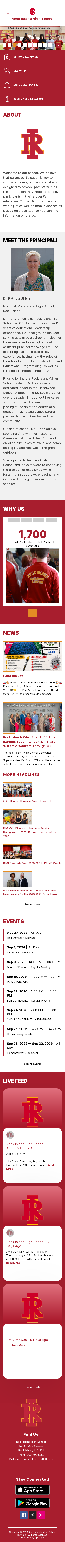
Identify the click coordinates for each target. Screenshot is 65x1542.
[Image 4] (19, 45)
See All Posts (32, 1387)
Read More (13, 1263)
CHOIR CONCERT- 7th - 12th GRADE (29, 1019)
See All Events (32, 1063)
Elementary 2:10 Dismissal (22, 1052)
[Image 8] (40, 45)
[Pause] (32, 613)
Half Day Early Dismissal (21, 937)
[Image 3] (14, 45)
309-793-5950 (35, 1454)
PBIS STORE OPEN (18, 981)
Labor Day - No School (21, 952)
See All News (33, 904)
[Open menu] (8, 13)
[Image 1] (4, 45)
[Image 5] (25, 45)
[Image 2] (9, 45)
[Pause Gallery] (58, 45)
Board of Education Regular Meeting (28, 967)
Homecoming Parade (19, 1034)
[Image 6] (30, 45)
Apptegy (39, 1537)
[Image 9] (45, 45)
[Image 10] (50, 45)
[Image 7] (35, 45)
